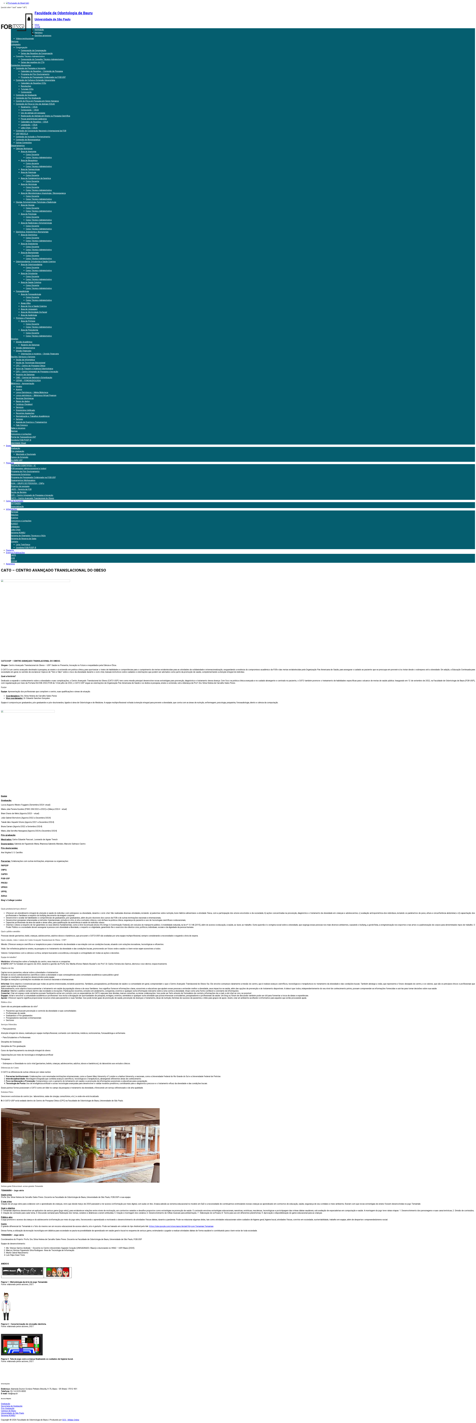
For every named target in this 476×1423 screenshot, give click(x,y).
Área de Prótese (28, 321)
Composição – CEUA (30, 110)
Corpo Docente (32, 154)
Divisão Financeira (23, 351)
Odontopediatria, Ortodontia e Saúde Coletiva (36, 261)
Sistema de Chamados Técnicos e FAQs (28, 536)
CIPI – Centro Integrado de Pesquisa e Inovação (37, 371)
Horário (19, 386)
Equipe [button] (4, 687)
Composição (26, 92)
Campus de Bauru (8, 1411)
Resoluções (26, 86)
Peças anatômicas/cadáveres (34, 119)
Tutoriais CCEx (27, 89)
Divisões (14, 339)
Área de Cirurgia (27, 205)
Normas (14, 431)
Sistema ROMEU (18, 533)
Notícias (14, 512)
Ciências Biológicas (24, 148)
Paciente (10, 550)
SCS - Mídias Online (70, 1420)
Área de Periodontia (29, 330)
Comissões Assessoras (21, 65)
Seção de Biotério (19, 492)
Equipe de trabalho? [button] (9, 957)
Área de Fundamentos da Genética (36, 178)
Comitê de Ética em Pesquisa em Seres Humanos (37, 101)
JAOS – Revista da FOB (21, 489)
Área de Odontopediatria (31, 264)
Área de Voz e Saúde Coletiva (34, 306)
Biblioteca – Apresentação (22, 383)
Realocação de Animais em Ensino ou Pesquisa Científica (45, 116)
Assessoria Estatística (20, 474)
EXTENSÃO (16, 503)
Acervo (19, 389)
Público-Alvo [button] (6, 1002)
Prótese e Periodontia (25, 318)
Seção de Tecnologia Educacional (30, 363)
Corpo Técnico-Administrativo (39, 157)
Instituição (39, 29)
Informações (11, 509)
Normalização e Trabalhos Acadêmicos (33, 416)
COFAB (14, 561)
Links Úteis (15, 530)
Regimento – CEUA (29, 107)
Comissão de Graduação (26, 95)
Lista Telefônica (23, 544)
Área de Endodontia (29, 244)
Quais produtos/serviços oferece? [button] (14, 909)
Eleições (14, 515)
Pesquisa (10, 463)
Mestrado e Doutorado (26, 454)
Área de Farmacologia (30, 169)
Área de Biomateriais (30, 253)
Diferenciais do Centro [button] (10, 1068)
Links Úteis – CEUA (29, 128)
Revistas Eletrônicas (25, 398)
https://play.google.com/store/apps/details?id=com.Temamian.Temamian (181, 1226)
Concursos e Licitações (21, 434)
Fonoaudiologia (22, 291)
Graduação (15, 448)
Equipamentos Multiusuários (23, 480)
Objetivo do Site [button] (7, 968)
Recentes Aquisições (25, 413)
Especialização (17, 506)
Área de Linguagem (29, 309)
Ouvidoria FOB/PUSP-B (21, 440)
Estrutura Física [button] (7, 1092)
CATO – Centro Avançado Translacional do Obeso (32, 498)
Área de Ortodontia (29, 273)
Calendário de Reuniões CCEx (33, 83)
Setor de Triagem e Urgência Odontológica (34, 368)
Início (37, 25)
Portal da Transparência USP (23, 437)
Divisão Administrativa (25, 348)
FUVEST (14, 524)
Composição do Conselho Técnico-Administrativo (42, 59)
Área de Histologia (29, 184)
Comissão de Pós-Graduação (28, 98)
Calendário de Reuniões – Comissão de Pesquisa (42, 71)
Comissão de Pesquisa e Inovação (30, 68)
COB (13, 558)
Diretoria (14, 41)
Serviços (19, 407)
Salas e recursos (18, 428)
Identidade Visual (18, 443)
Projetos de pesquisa (20, 486)
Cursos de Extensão (19, 457)
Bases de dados (23, 401)
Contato (14, 541)
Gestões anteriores (43, 35)
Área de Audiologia (29, 315)
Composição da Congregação (33, 50)
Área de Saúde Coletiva (31, 282)
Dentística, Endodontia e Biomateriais (32, 232)
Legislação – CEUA (29, 125)
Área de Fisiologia (28, 172)
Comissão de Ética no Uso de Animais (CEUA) (35, 104)
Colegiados (16, 44)
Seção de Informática (25, 360)
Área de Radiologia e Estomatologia (36, 223)
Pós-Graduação (7, 1408)
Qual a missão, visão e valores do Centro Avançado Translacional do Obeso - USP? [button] (33, 940)
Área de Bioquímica (29, 160)
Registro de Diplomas (30, 345)
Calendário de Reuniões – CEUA (34, 122)
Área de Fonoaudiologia (31, 294)
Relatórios (10, 564)
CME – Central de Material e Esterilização (34, 377)
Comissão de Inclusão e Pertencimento (33, 137)
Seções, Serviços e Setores (23, 357)
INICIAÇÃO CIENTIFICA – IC (23, 465)
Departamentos (18, 145)
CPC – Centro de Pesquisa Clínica (30, 366)
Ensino (9, 446)
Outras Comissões (24, 142)
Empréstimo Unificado (25, 410)
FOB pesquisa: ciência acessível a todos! (28, 468)
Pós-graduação (17, 451)
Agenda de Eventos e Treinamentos (31, 422)
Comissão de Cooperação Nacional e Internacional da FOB (41, 131)
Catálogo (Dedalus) (24, 404)
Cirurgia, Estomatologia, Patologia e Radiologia (36, 202)
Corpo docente (32, 163)
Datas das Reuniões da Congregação (37, 53)
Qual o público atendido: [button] (10, 931)
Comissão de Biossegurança (28, 140)
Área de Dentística (29, 235)
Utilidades (15, 527)
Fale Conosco (22, 425)
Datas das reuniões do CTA (32, 62)
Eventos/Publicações (15, 552)
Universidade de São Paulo (12, 1413)
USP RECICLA (22, 134)
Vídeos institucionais (25, 38)
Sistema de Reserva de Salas (23, 538)
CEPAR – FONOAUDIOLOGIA (28, 380)
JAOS (13, 555)
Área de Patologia (28, 214)
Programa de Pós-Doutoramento (35, 74)
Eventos (14, 518)
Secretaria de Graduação (11, 1406)
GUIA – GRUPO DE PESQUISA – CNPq (27, 483)
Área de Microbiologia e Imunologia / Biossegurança (43, 193)
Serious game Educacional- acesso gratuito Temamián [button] (22, 1186)
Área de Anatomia (28, 151)
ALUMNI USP (17, 460)
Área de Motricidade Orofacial (34, 312)
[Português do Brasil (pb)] (17, 3)
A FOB (37, 27)
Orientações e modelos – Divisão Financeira (40, 354)
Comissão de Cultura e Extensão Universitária (35, 80)
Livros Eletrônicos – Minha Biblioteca (32, 392)
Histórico (39, 32)
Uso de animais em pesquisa (33, 113)
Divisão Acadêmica (24, 342)
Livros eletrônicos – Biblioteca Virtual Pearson (36, 395)
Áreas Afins (26, 303)
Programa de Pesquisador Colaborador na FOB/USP (43, 77)
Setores (19, 419)
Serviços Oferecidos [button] (9, 1024)
